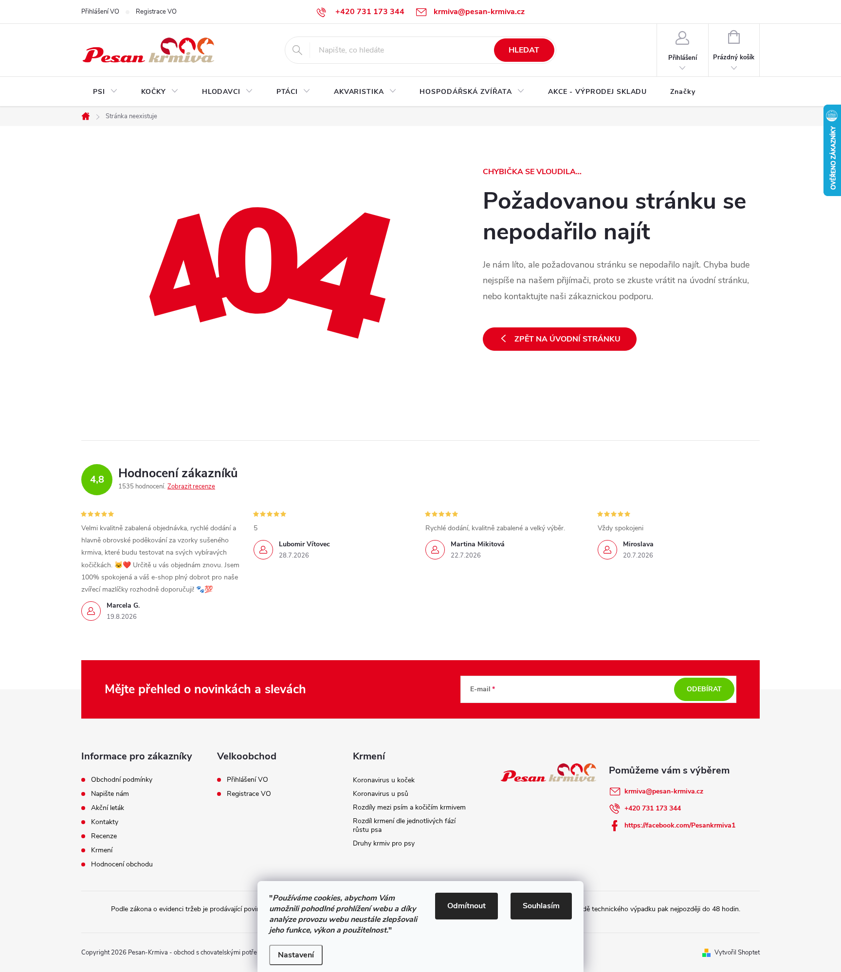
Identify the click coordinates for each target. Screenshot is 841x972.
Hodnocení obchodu (122, 864)
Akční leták (107, 808)
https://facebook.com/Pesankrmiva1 (679, 825)
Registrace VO (156, 11)
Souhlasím (541, 905)
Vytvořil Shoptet (737, 952)
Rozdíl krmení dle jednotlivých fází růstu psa (404, 825)
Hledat (524, 50)
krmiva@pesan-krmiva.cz (663, 791)
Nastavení (296, 955)
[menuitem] (105, 92)
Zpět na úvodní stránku (567, 339)
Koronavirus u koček (384, 780)
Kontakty (104, 822)
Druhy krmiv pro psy (384, 843)
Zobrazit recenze (191, 486)
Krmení (101, 850)
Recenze (104, 836)
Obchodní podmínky (121, 780)
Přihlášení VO (100, 11)
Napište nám (110, 794)
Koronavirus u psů (380, 793)
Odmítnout (466, 905)
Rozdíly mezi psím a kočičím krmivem (409, 807)
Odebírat (704, 689)
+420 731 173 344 (652, 808)
